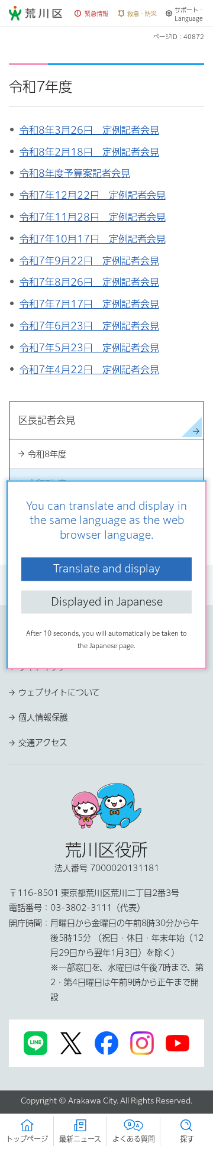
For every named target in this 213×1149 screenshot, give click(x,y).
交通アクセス (42, 743)
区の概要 (78, 577)
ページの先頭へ (106, 631)
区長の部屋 (122, 577)
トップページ (31, 577)
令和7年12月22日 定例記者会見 (93, 195)
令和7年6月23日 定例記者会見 (89, 326)
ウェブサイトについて (59, 692)
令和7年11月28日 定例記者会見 (93, 217)
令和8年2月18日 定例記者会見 (89, 152)
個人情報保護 (43, 717)
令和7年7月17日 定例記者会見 (89, 304)
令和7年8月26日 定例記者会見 (89, 282)
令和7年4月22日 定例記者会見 (89, 369)
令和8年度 (47, 454)
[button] (91, 14)
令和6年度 (47, 514)
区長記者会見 (173, 577)
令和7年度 (47, 484)
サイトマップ (42, 667)
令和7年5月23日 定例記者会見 (89, 347)
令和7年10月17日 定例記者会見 (93, 239)
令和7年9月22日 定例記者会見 (89, 261)
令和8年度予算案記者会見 (75, 173)
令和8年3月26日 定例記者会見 (89, 130)
